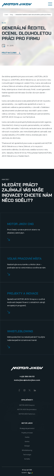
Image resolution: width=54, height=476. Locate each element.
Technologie (27, 455)
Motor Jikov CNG (20, 224)
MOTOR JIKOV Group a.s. (27, 405)
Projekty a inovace (22, 293)
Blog (11, 14)
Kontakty (27, 459)
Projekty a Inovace (27, 433)
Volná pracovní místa (24, 258)
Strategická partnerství (27, 428)
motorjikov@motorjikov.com (27, 380)
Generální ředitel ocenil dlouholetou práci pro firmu (33, 14)
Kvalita (27, 437)
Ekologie (27, 446)
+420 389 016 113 (27, 376)
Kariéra (27, 441)
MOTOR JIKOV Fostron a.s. (27, 414)
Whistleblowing (20, 331)
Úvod (6, 14)
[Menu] (50, 4)
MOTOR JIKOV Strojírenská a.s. (27, 409)
